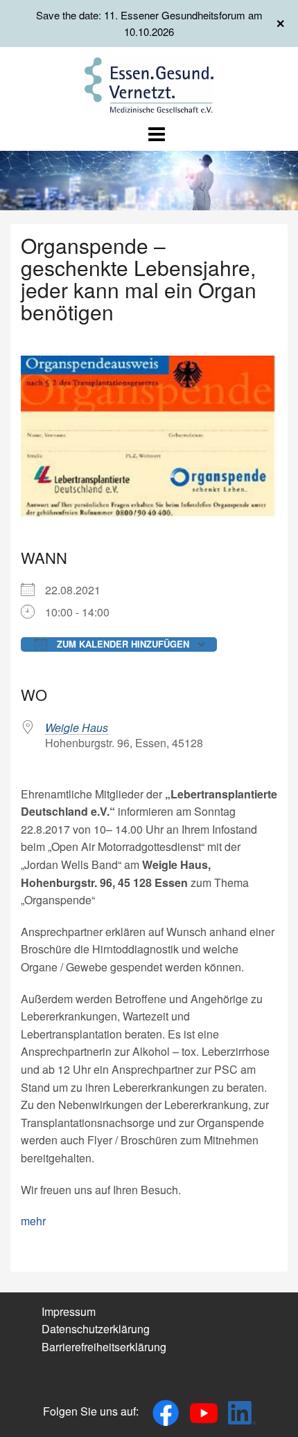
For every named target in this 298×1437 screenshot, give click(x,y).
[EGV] (149, 83)
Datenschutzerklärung (96, 1329)
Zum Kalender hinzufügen (121, 643)
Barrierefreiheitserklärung (104, 1347)
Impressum (69, 1311)
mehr (33, 1221)
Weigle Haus (76, 727)
